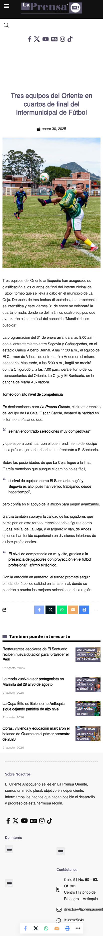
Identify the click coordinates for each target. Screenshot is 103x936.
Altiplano (85, 654)
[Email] (57, 928)
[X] (37, 39)
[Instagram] (62, 39)
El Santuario (87, 659)
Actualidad (86, 650)
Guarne (83, 739)
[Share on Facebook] (25, 928)
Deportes (85, 714)
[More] (77, 928)
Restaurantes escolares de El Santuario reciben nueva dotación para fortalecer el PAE (35, 654)
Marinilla (84, 689)
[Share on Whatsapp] (46, 928)
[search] (51, 25)
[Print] (67, 928)
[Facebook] (30, 39)
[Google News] (54, 39)
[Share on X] (35, 928)
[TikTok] (70, 39)
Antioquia (85, 709)
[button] (9, 849)
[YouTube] (45, 39)
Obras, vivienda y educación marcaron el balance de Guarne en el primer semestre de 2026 (36, 734)
